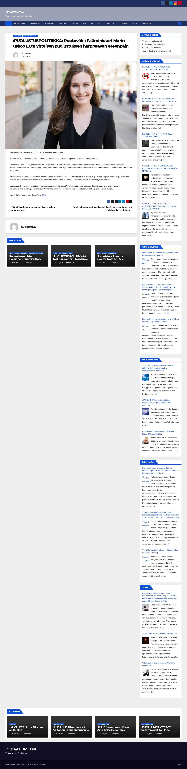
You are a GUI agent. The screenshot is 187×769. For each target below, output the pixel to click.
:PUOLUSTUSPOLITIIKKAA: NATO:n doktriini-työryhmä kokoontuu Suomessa (70, 259)
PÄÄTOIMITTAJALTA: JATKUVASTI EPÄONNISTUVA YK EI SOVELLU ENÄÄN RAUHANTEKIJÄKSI (159, 206)
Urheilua (110, 23)
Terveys (123, 23)
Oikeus (62, 23)
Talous (74, 23)
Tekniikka (146, 23)
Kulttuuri (96, 23)
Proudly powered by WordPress (15, 764)
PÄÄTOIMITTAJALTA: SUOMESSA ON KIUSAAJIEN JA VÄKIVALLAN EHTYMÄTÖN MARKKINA (160, 168)
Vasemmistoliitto (103, 724)
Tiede (134, 23)
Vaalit (180, 764)
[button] (176, 23)
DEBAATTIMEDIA (14, 12)
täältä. (44, 195)
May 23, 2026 (60, 734)
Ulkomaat (35, 23)
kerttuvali (27, 53)
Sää (84, 23)
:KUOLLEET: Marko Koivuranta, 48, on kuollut (159, 634)
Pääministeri (17, 35)
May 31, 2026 (16, 734)
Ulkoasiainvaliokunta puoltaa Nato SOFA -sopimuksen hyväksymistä (113, 259)
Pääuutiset (19, 23)
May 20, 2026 (104, 734)
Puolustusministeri (21, 253)
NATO (11, 253)
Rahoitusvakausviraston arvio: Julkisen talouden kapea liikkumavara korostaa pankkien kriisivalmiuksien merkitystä (160, 470)
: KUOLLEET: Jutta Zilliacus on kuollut (26, 729)
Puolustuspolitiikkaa (30, 35)
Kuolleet (13, 724)
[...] (150, 93)
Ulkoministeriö (58, 724)
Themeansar (43, 764)
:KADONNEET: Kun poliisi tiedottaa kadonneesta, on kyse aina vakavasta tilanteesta (156, 402)
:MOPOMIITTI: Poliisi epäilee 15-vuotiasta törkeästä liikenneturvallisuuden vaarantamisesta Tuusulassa (158, 368)
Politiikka (50, 23)
